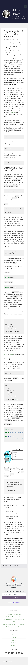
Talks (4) (14, 640)
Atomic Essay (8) (13, 637)
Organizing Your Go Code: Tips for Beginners (14, 34)
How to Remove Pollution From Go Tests (13, 624)
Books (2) (13, 643)
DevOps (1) (13, 645)
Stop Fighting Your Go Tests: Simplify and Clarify (13, 620)
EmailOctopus (17, 602)
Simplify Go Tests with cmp (14, 614)
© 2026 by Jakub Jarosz (6, 661)
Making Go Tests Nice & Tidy (13, 617)
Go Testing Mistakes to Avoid (13, 627)
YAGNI (11, 354)
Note (10, 565)
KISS (5, 354)
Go (17, 39)
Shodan (8, 96)
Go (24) (13, 634)
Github (16, 565)
